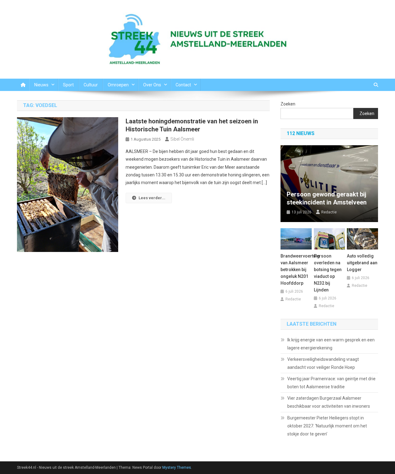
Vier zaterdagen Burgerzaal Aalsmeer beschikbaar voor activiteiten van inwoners (328, 402)
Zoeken (288, 103)
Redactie (329, 212)
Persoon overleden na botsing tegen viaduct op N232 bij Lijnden (328, 272)
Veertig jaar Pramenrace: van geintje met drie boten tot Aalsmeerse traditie (331, 382)
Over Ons (152, 84)
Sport (68, 84)
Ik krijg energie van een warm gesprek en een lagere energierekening (331, 343)
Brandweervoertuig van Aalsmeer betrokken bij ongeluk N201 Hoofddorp (296, 269)
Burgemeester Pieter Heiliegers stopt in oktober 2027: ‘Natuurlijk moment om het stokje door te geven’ (327, 425)
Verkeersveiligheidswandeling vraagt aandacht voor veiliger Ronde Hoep (323, 363)
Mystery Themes (176, 467)
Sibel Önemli (182, 139)
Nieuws (41, 84)
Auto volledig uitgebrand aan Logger (362, 262)
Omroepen (118, 84)
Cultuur (91, 84)
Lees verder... (152, 198)
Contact (183, 84)
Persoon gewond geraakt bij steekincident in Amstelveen (327, 198)
